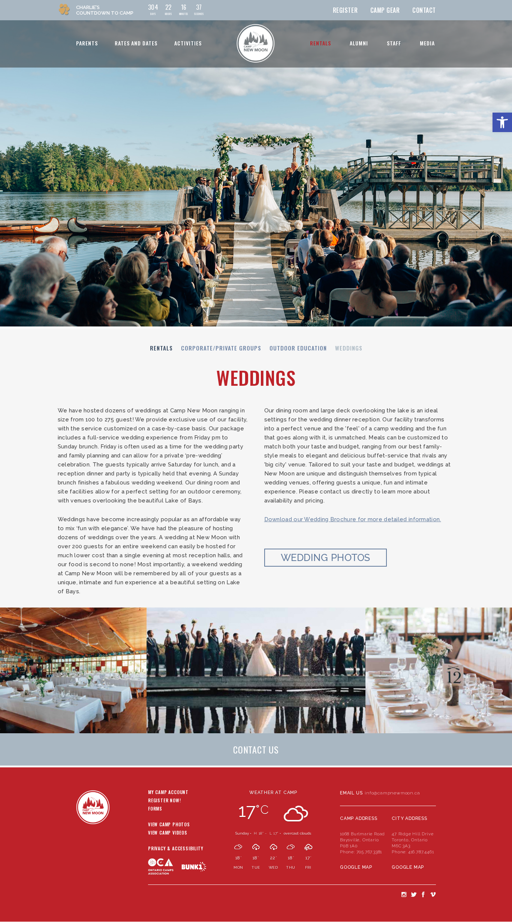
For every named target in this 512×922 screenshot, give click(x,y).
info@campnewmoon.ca (392, 793)
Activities (188, 43)
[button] (502, 122)
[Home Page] (255, 43)
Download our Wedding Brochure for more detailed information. (352, 519)
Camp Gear (385, 10)
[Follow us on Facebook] (423, 894)
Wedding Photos (325, 557)
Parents (87, 43)
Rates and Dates (136, 43)
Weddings (348, 348)
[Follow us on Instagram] (404, 894)
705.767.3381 (369, 851)
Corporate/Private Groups (221, 348)
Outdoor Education (298, 348)
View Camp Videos (167, 833)
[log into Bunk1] (194, 867)
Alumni (359, 43)
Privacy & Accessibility (175, 848)
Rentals (320, 43)
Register (345, 10)
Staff (394, 43)
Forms (155, 809)
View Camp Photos (169, 824)
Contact (424, 10)
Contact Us (256, 749)
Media (427, 43)
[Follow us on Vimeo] (433, 894)
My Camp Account (168, 792)
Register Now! (164, 800)
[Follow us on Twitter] (413, 894)
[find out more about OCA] (164, 880)
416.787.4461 (421, 851)
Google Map (356, 867)
